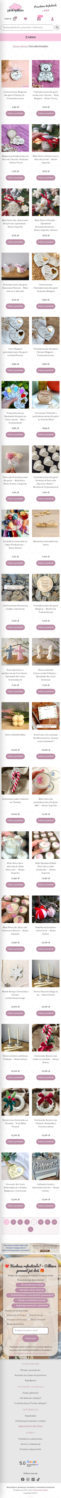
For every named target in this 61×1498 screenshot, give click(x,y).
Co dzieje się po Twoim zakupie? (30, 1403)
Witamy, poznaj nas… (30, 1370)
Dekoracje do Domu (16, 1315)
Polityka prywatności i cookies (30, 1421)
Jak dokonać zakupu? (30, 1398)
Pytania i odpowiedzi (30, 1449)
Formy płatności (30, 1393)
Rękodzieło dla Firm (30, 1426)
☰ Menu (30, 37)
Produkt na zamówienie (30, 1439)
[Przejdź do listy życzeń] (25, 19)
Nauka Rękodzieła (15, 1324)
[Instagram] (28, 1479)
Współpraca (30, 1380)
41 (48, 1222)
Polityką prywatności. (37, 1353)
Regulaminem (20, 1353)
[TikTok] (38, 1479)
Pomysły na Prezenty (17, 1319)
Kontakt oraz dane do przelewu (30, 1375)
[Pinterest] (33, 1479)
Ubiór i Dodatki (37, 1319)
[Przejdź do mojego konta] (52, 19)
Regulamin (30, 1416)
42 (54, 1222)
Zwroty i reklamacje (31, 1444)
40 (41, 1222)
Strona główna (20, 46)
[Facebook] (23, 1479)
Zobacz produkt (15, 113)
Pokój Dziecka (36, 1315)
